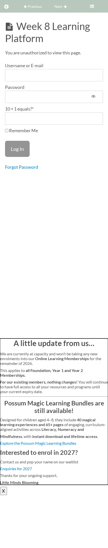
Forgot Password (21, 167)
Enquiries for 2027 (16, 468)
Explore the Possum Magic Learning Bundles (38, 443)
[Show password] (93, 97)
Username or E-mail (24, 65)
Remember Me (23, 130)
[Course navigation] (92, 6)
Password (14, 87)
